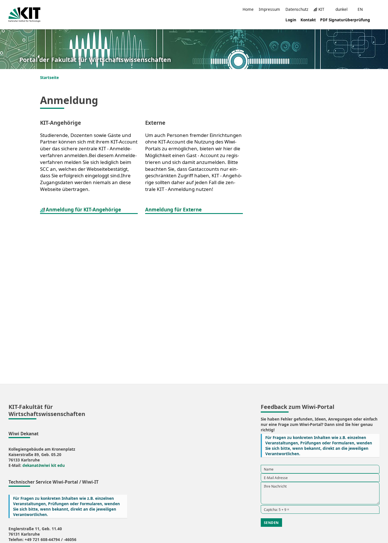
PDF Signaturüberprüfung (345, 19)
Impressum (269, 9)
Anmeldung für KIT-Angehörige (83, 209)
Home (248, 9)
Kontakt (308, 19)
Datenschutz (296, 9)
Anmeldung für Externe (173, 209)
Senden (271, 522)
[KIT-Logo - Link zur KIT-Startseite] (25, 14)
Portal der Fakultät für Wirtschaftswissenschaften (95, 59)
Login (290, 19)
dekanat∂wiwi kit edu (43, 465)
